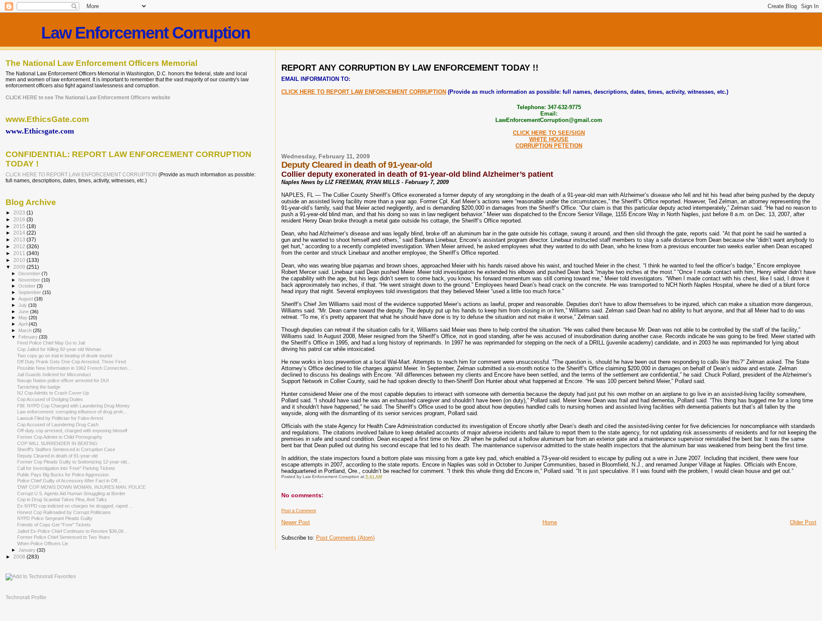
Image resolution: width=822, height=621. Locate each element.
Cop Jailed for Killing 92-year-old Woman (59, 349)
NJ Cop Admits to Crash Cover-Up (53, 392)
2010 (20, 260)
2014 (20, 232)
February (28, 336)
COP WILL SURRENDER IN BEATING (57, 443)
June (24, 311)
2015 (20, 226)
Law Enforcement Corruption (145, 33)
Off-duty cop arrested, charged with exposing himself (72, 430)
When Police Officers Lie (42, 543)
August (26, 298)
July (23, 305)
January (27, 550)
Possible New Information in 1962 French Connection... (74, 368)
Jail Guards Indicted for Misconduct (54, 374)
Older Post (803, 522)
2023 (20, 212)
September (30, 292)
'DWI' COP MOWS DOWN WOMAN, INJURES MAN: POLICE (81, 487)
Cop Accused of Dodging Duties (50, 399)
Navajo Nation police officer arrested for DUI (63, 380)
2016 (20, 219)
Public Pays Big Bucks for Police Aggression (63, 474)
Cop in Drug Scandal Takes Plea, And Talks (62, 499)
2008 (20, 556)
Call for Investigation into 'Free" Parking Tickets (66, 468)
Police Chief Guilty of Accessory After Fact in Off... (69, 480)
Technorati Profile (26, 597)
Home (549, 522)
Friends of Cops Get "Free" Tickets (54, 524)
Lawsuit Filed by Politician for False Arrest (60, 418)
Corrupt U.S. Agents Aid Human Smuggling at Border (71, 493)
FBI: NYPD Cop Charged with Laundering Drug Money (73, 405)
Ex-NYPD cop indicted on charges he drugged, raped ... (75, 505)
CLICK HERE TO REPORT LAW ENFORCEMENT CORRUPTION (363, 92)
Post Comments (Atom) (345, 538)
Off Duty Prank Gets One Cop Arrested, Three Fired (71, 361)
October (27, 285)
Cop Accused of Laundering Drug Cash (57, 424)
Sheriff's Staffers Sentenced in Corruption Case (66, 449)
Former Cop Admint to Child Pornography (59, 437)
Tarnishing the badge (38, 386)
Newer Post (295, 522)
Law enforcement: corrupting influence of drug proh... (72, 411)
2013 (20, 239)
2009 (20, 267)
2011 (20, 253)
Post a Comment (298, 510)
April (23, 324)
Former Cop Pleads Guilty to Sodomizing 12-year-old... (74, 461)
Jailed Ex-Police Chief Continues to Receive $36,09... (72, 531)
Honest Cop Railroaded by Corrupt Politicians (64, 512)
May (23, 317)
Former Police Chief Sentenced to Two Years (63, 537)
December (30, 273)
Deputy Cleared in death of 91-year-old (57, 455)
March (25, 330)
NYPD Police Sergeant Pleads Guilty (54, 518)
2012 (20, 246)
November (30, 279)
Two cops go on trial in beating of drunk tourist (64, 355)
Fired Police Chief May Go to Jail (51, 342)
